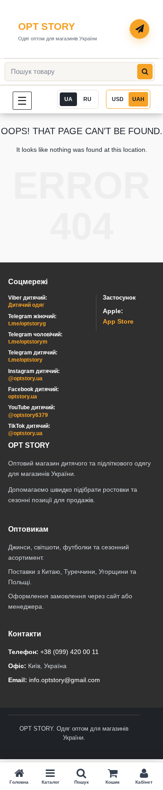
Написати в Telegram (140, 29)
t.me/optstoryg (27, 323)
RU (87, 99)
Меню (31, 100)
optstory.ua (22, 396)
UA (68, 99)
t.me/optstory (25, 360)
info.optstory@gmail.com (64, 679)
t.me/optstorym (28, 342)
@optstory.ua (25, 378)
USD (118, 99)
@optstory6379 (28, 415)
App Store (118, 321)
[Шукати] (145, 71)
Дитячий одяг (26, 305)
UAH (138, 99)
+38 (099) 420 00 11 (69, 651)
